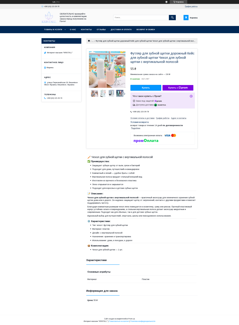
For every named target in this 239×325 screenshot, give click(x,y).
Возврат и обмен (146, 29)
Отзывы (101, 29)
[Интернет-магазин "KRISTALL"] (48, 22)
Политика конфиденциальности (142, 321)
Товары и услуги (53, 29)
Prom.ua (131, 319)
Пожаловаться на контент (119, 321)
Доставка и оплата (121, 29)
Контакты (86, 29)
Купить (146, 88)
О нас (73, 29)
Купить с (173, 88)
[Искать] (172, 17)
